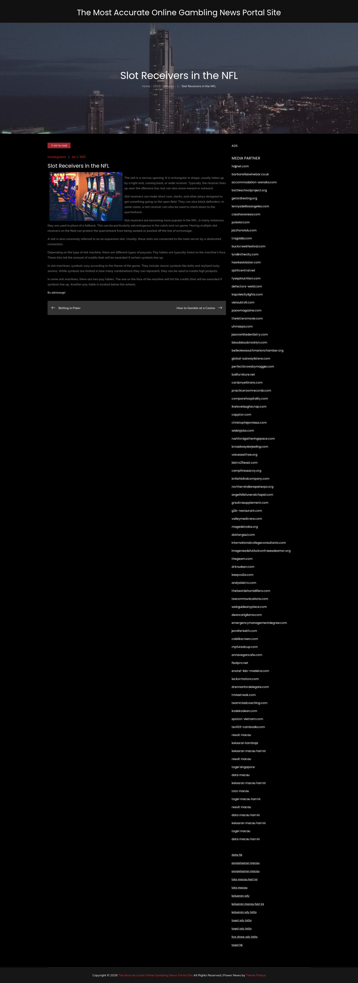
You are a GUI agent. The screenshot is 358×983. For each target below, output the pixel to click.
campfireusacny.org (246, 470)
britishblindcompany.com (250, 479)
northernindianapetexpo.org (252, 487)
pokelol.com (241, 222)
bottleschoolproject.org (249, 190)
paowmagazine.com (246, 310)
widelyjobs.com (243, 430)
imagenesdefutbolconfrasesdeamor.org (261, 551)
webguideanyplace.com (249, 607)
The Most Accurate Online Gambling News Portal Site (179, 12)
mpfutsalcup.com (245, 647)
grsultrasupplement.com (250, 503)
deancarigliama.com (247, 615)
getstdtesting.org (244, 198)
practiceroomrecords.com (251, 390)
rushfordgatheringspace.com (253, 438)
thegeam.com (242, 559)
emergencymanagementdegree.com (259, 623)
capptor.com (241, 414)
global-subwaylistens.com (251, 358)
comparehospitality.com (250, 398)
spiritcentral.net (243, 270)
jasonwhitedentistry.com (250, 334)
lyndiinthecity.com (245, 254)
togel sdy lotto (242, 928)
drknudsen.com (243, 567)
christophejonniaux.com (249, 422)
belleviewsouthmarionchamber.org (257, 350)
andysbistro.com (244, 583)
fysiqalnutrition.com (246, 278)
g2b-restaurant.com (247, 511)
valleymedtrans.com (247, 519)
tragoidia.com (242, 238)
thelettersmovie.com (247, 318)
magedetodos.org (245, 527)
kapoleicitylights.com (247, 294)
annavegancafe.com (247, 655)
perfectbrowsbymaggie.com (253, 366)
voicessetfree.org (244, 454)
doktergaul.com (243, 535)
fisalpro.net (240, 663)
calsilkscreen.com (245, 639)
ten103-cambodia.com (248, 727)
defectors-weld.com (247, 286)
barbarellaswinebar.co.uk (250, 174)
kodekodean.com (244, 711)
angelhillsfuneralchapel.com (252, 495)
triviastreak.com (244, 695)
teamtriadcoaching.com (249, 703)
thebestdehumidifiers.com (251, 591)
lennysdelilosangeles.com (250, 206)
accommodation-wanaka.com (254, 182)
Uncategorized (57, 157)
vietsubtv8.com (243, 302)
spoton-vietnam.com (247, 719)
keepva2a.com (242, 575)
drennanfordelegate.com (250, 687)
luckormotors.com (245, 679)
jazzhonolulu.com (244, 230)
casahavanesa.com (246, 214)
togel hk (237, 945)
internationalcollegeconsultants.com (259, 543)
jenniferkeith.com (244, 631)
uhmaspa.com (242, 326)
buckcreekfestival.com (248, 246)
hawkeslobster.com (246, 262)
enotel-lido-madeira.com (250, 671)
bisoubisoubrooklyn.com (249, 342)
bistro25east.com (244, 462)
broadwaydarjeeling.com (250, 446)
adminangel (58, 292)
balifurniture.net (243, 374)
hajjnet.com (240, 166)
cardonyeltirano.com (247, 382)
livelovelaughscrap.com (249, 406)
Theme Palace (256, 975)
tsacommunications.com (250, 599)
